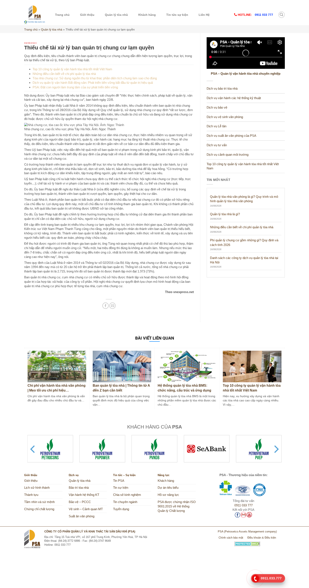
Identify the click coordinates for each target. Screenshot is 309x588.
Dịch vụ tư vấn (217, 145)
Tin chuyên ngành (125, 502)
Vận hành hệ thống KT (84, 494)
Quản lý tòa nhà (116, 14)
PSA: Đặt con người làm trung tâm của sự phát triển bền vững (75, 87)
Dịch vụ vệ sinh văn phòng (225, 117)
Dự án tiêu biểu (168, 487)
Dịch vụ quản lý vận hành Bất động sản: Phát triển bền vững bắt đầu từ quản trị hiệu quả (93, 82)
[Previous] (33, 449)
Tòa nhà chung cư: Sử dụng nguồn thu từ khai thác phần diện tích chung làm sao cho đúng (95, 78)
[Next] (276, 449)
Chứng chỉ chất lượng (39, 509)
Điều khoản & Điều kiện (261, 537)
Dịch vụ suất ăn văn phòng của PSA (231, 135)
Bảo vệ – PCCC (80, 502)
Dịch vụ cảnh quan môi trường (227, 154)
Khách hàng (147, 14)
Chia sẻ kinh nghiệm (127, 494)
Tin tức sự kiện (177, 14)
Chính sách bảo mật (231, 537)
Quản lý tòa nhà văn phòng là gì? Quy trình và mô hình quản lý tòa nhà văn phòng (244, 199)
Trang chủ (62, 14)
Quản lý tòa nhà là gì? (225, 214)
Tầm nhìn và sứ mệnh (39, 502)
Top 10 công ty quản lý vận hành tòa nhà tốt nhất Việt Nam (72, 69)
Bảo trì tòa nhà (79, 487)
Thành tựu (31, 494)
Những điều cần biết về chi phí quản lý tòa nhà (64, 74)
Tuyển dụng (121, 509)
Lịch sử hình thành (37, 487)
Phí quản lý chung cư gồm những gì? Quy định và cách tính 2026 (244, 242)
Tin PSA (118, 480)
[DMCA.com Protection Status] (247, 542)
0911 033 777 (243, 505)
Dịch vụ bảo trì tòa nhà (222, 88)
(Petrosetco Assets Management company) (250, 531)
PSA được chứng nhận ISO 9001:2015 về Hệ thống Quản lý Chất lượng (177, 506)
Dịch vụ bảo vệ (217, 107)
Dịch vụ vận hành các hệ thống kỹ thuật (234, 98)
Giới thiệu (87, 14)
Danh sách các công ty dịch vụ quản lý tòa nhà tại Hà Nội (244, 260)
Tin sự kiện (120, 487)
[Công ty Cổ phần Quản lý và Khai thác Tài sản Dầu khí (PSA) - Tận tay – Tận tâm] (34, 14)
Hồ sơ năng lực (168, 494)
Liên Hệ (204, 14)
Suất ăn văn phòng (81, 516)
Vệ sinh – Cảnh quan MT (86, 509)
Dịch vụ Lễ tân (216, 126)
